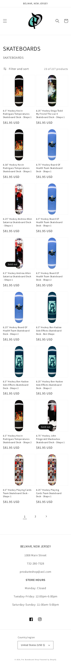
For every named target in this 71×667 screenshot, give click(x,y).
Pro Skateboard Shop (30, 659)
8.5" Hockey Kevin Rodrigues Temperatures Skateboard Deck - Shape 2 (17, 439)
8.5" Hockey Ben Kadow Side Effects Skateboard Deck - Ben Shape (49, 330)
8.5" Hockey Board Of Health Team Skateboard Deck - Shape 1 (49, 222)
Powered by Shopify (48, 659)
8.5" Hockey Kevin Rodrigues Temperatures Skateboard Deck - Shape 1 (17, 114)
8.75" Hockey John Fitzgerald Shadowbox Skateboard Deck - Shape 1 (50, 439)
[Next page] (46, 516)
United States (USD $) (33, 645)
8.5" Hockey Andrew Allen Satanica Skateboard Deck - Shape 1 (17, 276)
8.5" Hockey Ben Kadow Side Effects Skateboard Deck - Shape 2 (16, 385)
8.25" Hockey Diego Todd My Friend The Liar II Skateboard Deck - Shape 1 (50, 114)
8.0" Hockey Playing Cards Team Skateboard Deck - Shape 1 (17, 493)
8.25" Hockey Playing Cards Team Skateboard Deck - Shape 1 (49, 493)
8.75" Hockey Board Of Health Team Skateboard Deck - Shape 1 (49, 168)
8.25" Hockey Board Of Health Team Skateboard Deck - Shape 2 (16, 330)
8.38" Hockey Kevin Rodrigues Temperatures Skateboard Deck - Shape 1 (17, 168)
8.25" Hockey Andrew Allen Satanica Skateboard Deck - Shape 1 (17, 222)
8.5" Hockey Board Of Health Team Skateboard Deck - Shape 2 (49, 276)
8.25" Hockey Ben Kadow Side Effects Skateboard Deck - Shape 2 (49, 385)
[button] (5, 21)
